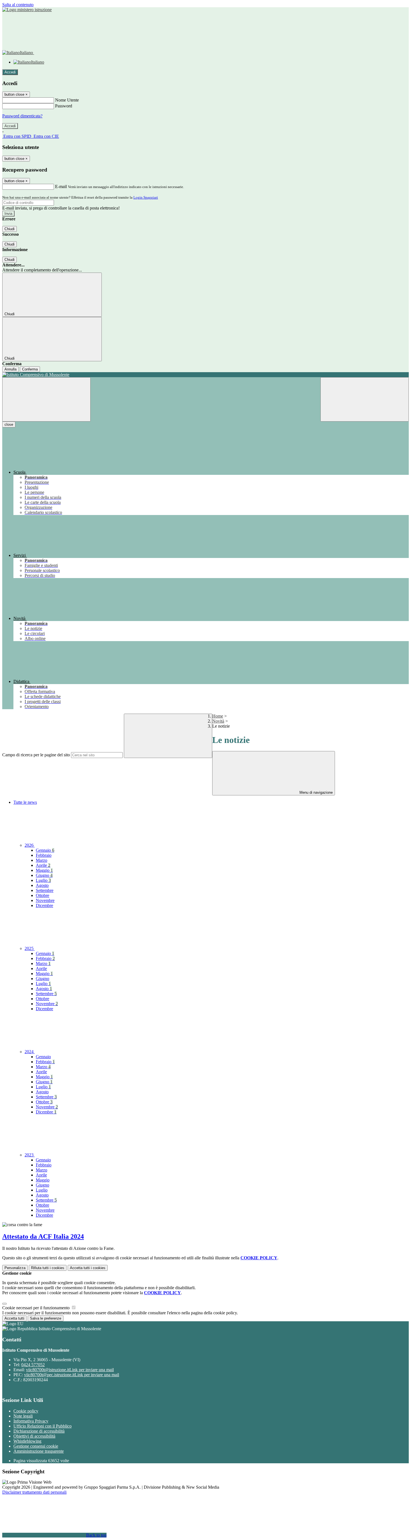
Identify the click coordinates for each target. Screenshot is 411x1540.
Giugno (44, 875)
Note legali (23, 1416)
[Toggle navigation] (46, 399)
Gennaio (45, 850)
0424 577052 (33, 1364)
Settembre (44, 890)
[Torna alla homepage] (205, 374)
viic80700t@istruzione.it (70, 1369)
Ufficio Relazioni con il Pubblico (42, 1426)
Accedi (10, 72)
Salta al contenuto (18, 4)
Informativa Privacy (30, 1421)
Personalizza (14, 1268)
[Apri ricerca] (364, 399)
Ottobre (42, 895)
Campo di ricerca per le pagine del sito (36, 754)
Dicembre (44, 905)
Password (63, 106)
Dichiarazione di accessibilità (39, 1431)
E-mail (61, 186)
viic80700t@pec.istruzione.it (71, 1374)
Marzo (41, 860)
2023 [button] (30, 1154)
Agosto (42, 885)
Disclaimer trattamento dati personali (34, 1492)
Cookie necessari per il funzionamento (36, 1307)
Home (217, 716)
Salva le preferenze (45, 1318)
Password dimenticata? (22, 116)
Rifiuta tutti (47, 1268)
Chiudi (9, 229)
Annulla (10, 369)
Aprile (43, 865)
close (8, 424)
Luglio (43, 880)
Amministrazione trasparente (38, 1451)
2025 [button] (30, 948)
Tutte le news (25, 802)
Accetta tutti (87, 1268)
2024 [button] (30, 1051)
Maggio (44, 870)
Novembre (45, 900)
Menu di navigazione (315, 792)
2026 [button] (30, 845)
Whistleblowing (27, 1441)
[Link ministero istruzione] (27, 9)
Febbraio (43, 855)
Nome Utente (67, 100)
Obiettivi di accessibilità (34, 1436)
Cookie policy (25, 1411)
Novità (218, 721)
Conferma (30, 369)
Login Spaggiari (145, 197)
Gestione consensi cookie (35, 1446)
